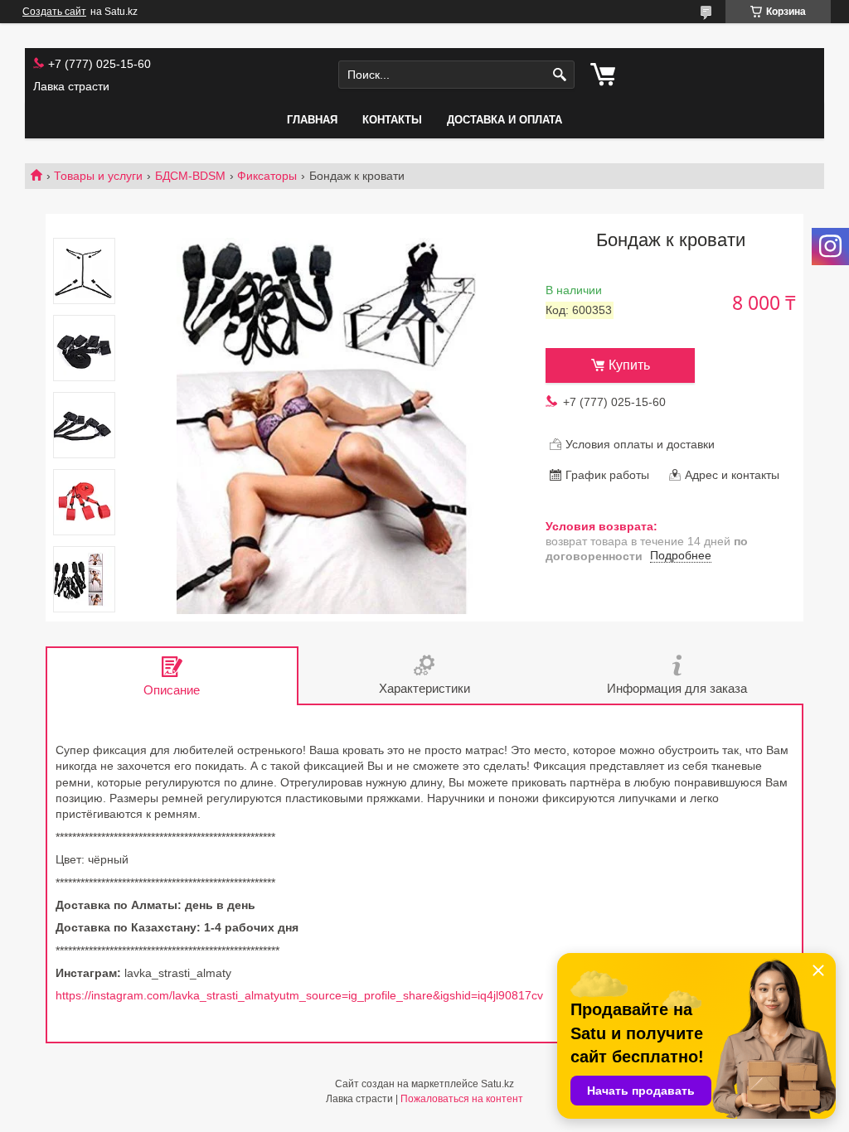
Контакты (392, 120)
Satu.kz (497, 1084)
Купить (629, 365)
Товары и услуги (98, 175)
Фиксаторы (267, 175)
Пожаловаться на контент (461, 1099)
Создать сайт (54, 11)
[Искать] (560, 75)
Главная (312, 120)
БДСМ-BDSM (190, 175)
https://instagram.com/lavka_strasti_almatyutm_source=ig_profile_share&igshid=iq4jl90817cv (299, 995)
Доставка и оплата (504, 120)
